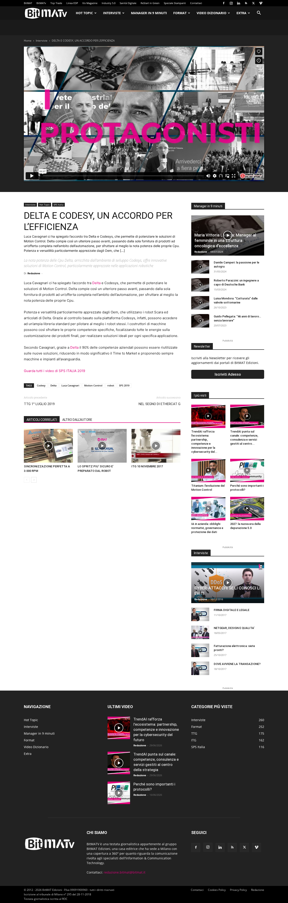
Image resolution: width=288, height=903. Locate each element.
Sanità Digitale (128, 3)
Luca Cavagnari (70, 385)
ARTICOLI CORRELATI (42, 419)
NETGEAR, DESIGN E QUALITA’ (234, 628)
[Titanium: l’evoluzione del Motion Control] (208, 470)
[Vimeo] (260, 3)
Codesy (41, 385)
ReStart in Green (150, 3)
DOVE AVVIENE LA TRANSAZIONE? (237, 664)
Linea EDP (72, 3)
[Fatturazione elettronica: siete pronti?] (200, 650)
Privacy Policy (238, 890)
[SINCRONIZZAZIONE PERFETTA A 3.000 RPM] (48, 446)
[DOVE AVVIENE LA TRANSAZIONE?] (200, 668)
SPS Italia (58, 204)
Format (180, 13)
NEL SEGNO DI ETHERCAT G (159, 404)
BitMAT (28, 3)
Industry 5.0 (108, 3)
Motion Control (93, 385)
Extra (241, 13)
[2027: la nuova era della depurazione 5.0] (247, 508)
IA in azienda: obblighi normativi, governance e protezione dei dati (207, 528)
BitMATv (41, 3)
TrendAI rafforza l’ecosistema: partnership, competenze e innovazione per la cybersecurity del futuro (156, 729)
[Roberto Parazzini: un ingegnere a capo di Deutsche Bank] (200, 285)
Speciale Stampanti (175, 3)
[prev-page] (26, 480)
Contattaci (196, 3)
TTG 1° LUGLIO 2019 (39, 404)
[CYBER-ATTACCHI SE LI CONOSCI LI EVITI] (227, 582)
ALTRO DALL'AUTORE (77, 419)
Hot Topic (84, 13)
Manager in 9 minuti (149, 13)
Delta (96, 283)
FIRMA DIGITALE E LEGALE (231, 610)
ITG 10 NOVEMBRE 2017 (147, 466)
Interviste (112, 13)
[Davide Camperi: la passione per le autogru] (200, 267)
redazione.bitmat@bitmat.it (124, 872)
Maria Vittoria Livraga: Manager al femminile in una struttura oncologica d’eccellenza (225, 240)
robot (110, 385)
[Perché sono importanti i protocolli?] (247, 470)
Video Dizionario (211, 13)
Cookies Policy (217, 890)
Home (28, 40)
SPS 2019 (124, 385)
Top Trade (56, 3)
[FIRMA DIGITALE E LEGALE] (200, 614)
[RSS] (246, 3)
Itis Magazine (89, 3)
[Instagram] (231, 3)
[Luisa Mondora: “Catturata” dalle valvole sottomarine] (200, 303)
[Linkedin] (238, 3)
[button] (258, 13)
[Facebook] (223, 3)
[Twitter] (253, 3)
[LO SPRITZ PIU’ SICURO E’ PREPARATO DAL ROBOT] (102, 446)
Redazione (33, 273)
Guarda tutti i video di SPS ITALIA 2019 (54, 371)
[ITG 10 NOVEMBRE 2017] (155, 446)
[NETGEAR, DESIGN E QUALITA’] (200, 632)
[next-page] (34, 480)
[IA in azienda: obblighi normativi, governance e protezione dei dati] (208, 508)
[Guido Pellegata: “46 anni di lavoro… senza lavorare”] (200, 321)
